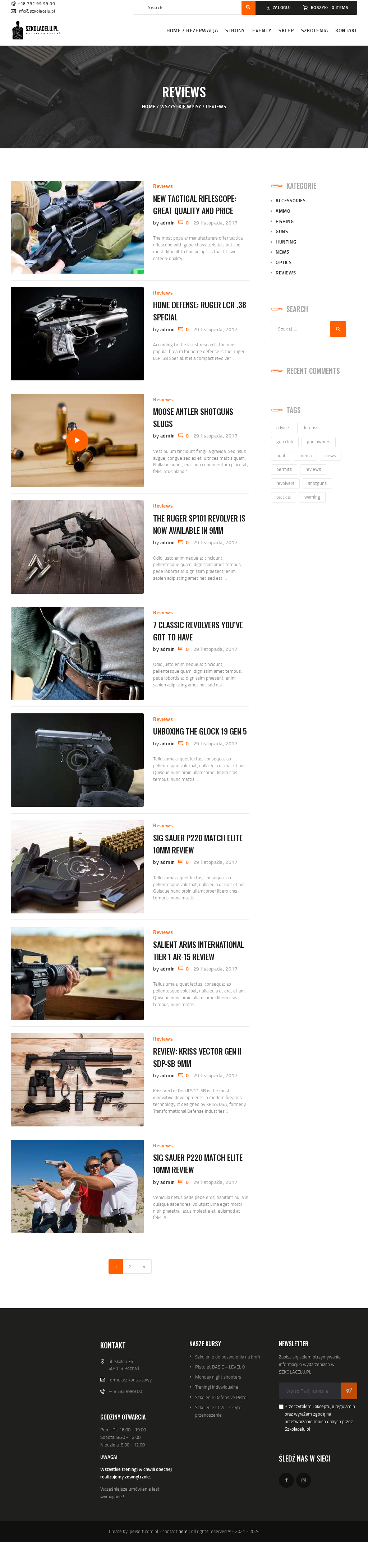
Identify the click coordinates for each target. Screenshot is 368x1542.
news (330, 455)
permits (284, 469)
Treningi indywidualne (216, 1387)
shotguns (317, 483)
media (305, 455)
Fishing (285, 221)
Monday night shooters (218, 1377)
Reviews (163, 185)
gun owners (318, 441)
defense (311, 427)
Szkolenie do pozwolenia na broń (227, 1356)
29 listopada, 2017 (215, 222)
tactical (283, 497)
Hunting (286, 242)
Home (149, 106)
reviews (313, 469)
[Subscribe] (349, 1391)
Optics (284, 262)
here (183, 1531)
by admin (164, 222)
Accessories (291, 200)
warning (312, 497)
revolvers (285, 483)
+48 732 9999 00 (125, 1391)
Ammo (283, 211)
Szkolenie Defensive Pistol (221, 1397)
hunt (281, 455)
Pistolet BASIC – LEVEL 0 (220, 1366)
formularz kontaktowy (130, 1379)
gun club (284, 441)
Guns (282, 231)
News (282, 252)
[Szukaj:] (308, 328)
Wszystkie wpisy (180, 106)
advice (282, 427)
